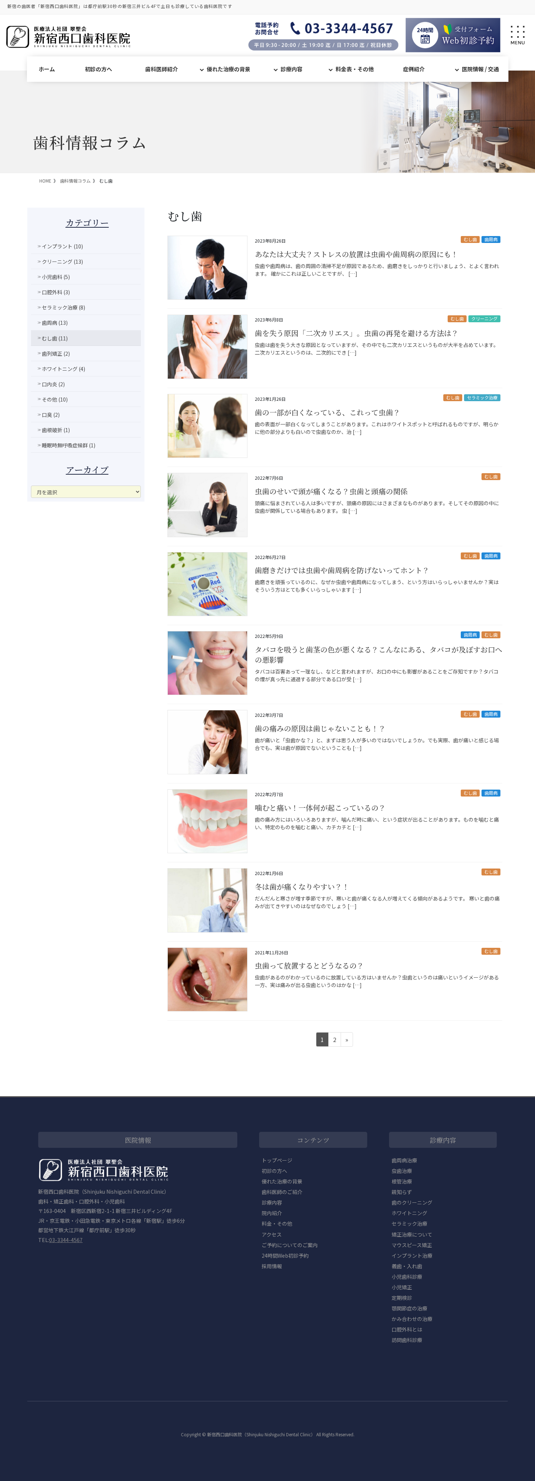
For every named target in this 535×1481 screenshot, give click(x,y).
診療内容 (291, 69)
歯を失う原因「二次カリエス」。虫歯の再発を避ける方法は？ (357, 333)
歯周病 (491, 239)
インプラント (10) (62, 246)
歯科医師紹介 (161, 69)
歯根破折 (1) (56, 430)
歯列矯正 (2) (56, 353)
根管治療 (402, 1181)
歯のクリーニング (412, 1202)
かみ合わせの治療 (412, 1318)
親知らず (402, 1191)
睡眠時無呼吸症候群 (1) (68, 445)
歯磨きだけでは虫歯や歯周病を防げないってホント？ (342, 570)
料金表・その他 (355, 69)
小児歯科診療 (407, 1276)
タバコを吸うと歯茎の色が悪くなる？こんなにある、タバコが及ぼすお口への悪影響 (378, 654)
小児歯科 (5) (56, 276)
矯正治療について (412, 1234)
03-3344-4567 (66, 1240)
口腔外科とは (407, 1329)
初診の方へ (98, 69)
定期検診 (402, 1297)
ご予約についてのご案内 (290, 1245)
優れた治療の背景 (228, 69)
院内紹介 (272, 1213)
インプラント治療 (412, 1255)
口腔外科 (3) (56, 292)
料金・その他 (277, 1223)
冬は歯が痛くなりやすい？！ (302, 886)
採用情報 (272, 1266)
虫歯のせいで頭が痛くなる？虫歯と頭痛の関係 (331, 491)
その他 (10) (55, 399)
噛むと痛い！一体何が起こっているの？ (320, 807)
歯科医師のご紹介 (282, 1191)
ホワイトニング (409, 1213)
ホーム (47, 69)
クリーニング (484, 318)
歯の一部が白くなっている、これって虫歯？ (327, 412)
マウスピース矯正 (412, 1245)
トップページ (277, 1160)
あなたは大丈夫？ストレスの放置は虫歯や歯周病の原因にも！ (356, 254)
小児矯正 (402, 1287)
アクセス (272, 1234)
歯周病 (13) (55, 322)
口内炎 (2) (53, 384)
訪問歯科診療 (407, 1340)
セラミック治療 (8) (63, 307)
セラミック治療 (482, 397)
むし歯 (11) (55, 338)
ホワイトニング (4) (63, 368)
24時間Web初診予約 (285, 1255)
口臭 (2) (51, 414)
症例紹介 (414, 69)
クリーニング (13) (62, 261)
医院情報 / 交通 (480, 69)
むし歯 (470, 239)
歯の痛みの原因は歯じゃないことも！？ (320, 728)
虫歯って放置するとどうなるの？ (309, 965)
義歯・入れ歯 (407, 1266)
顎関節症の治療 (409, 1308)
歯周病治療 (404, 1160)
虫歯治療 (402, 1170)
